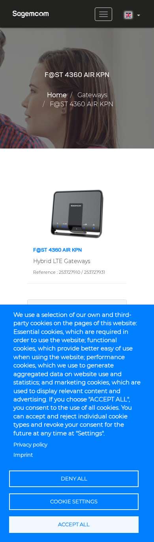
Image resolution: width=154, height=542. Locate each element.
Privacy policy (30, 445)
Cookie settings (74, 501)
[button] (77, 213)
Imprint (23, 455)
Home (57, 95)
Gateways (92, 95)
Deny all (74, 479)
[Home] (31, 11)
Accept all (74, 524)
